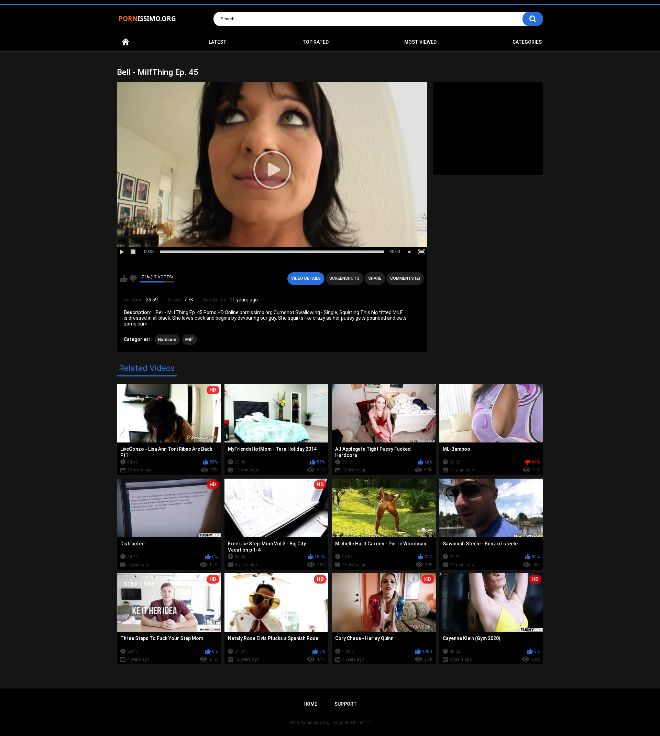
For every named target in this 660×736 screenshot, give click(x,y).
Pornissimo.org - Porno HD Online (331, 722)
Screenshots (344, 278)
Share (375, 278)
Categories (527, 42)
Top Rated (315, 42)
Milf (189, 339)
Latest (218, 42)
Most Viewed (420, 42)
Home (125, 42)
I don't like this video (132, 278)
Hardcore (167, 339)
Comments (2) (405, 278)
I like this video (124, 278)
